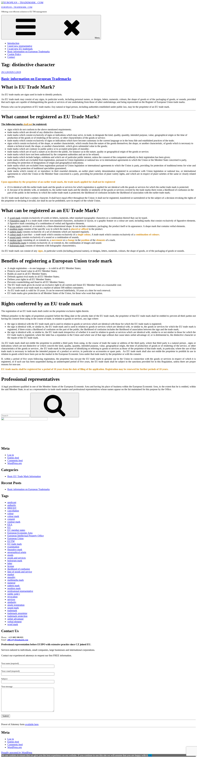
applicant (11, 502)
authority (11, 505)
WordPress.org (14, 463)
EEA (9, 524)
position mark (14, 588)
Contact (11, 57)
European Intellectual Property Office (25, 535)
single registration (15, 605)
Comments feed (15, 460)
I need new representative (19, 46)
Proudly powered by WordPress (16, 752)
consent (11, 519)
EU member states (16, 530)
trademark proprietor (17, 613)
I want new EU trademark (20, 48)
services (11, 599)
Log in (10, 455)
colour (10, 513)
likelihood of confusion (18, 569)
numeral (11, 582)
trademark (12, 610)
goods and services (16, 558)
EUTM (10, 541)
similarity (11, 602)
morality (11, 577)
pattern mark (13, 585)
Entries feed (13, 457)
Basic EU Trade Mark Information (24, 476)
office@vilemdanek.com (17, 640)
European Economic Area (19, 533)
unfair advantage (15, 619)
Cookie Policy (14, 54)
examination (13, 546)
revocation (12, 596)
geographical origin (16, 552)
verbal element (14, 621)
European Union (15, 538)
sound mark (13, 607)
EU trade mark (14, 544)
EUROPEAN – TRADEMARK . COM (16, 7)
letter (9, 563)
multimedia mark (15, 580)
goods (10, 555)
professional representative (20, 591)
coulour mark (13, 521)
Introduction (13, 43)
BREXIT (11, 508)
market (10, 574)
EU (9, 527)
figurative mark (14, 549)
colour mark (13, 516)
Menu (97, 38)
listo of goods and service (19, 571)
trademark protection (17, 616)
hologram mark (14, 560)
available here (31, 724)
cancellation (13, 510)
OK (150, 755)
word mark (12, 624)
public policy (13, 594)
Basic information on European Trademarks (28, 51)
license (10, 566)
